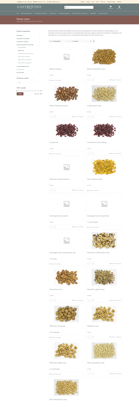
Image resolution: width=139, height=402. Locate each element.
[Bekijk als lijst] (93, 41)
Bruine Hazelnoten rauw (59, 106)
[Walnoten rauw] (104, 314)
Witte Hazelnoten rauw (58, 399)
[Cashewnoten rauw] (104, 93)
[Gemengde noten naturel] (66, 203)
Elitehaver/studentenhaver (59, 179)
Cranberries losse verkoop (96, 142)
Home (18, 21)
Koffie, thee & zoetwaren (22, 41)
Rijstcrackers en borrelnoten (25, 59)
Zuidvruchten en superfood (24, 62)
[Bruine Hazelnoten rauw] (66, 93)
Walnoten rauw (93, 326)
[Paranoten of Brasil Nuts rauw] (104, 240)
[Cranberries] (66, 130)
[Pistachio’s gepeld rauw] (104, 277)
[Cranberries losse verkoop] (104, 130)
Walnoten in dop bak (57, 326)
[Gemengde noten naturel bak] (104, 203)
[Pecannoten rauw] (66, 277)
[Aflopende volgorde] (68, 41)
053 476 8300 (23, 1)
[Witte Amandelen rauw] (104, 350)
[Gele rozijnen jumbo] (104, 167)
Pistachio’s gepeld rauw (96, 289)
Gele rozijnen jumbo (94, 179)
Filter (20, 94)
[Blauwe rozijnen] (66, 57)
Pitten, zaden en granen (24, 56)
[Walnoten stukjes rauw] (66, 350)
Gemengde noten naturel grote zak (62, 252)
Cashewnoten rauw (94, 106)
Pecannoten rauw (56, 289)
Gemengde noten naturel (59, 216)
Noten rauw (21, 50)
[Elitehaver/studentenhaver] (66, 167)
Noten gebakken (22, 47)
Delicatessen (20, 35)
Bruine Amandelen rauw (96, 69)
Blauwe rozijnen (56, 69)
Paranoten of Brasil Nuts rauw (98, 252)
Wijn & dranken (20, 72)
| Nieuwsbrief (29, 1)
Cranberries (54, 142)
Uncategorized (20, 69)
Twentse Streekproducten (23, 66)
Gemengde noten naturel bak (98, 216)
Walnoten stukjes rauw (58, 363)
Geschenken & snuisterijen (23, 38)
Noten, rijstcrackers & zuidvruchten (28, 21)
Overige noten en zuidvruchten (25, 53)
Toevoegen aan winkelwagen (56, 80)
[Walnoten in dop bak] (66, 314)
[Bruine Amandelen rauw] (104, 57)
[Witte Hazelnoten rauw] (66, 387)
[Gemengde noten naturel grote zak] (66, 240)
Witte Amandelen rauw (95, 363)
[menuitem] (19, 13)
